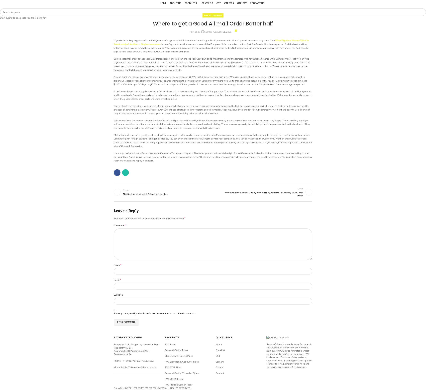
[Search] (311, 3)
